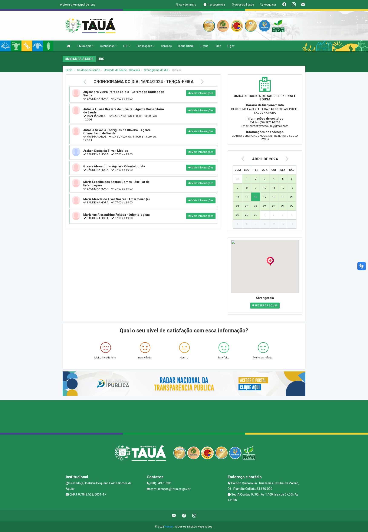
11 (273, 187)
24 (264, 205)
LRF (126, 46)
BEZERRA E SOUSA (265, 305)
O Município (84, 46)
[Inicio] (68, 46)
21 (237, 205)
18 (273, 197)
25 (273, 205)
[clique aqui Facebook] (184, 515)
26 (282, 205)
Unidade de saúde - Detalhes (122, 70)
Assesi (169, 526)
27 (291, 205)
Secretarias (107, 46)
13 (291, 187)
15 (246, 197)
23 (255, 205)
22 (246, 205)
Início (69, 70)
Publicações (145, 46)
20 (291, 197)
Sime (218, 46)
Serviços (166, 46)
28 (237, 214)
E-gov (231, 46)
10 (264, 187)
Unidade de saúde (88, 70)
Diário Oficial (186, 46)
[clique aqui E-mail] (174, 515)
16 (255, 197)
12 (282, 187)
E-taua (204, 46)
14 (237, 197)
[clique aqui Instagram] (194, 515)
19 (282, 197)
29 (246, 214)
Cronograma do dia (156, 70)
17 (264, 197)
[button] (270, 261)
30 (255, 214)
